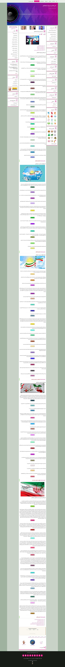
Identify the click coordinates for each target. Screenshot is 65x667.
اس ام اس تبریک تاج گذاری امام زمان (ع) (39, 619)
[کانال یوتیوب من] (25, 655)
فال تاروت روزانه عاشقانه (14, 54)
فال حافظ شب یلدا (15, 83)
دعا (55, 84)
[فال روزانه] (41, 637)
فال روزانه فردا (15, 103)
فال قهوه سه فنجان (53, 61)
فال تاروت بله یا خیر (14, 55)
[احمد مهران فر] (42, 28)
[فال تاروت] (44, 637)
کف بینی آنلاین (54, 69)
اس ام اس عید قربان (53, 36)
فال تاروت (50, 1)
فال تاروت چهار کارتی (14, 42)
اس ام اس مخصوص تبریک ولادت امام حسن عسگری (38, 622)
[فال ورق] (29, 637)
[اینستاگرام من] (35, 655)
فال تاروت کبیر (15, 35)
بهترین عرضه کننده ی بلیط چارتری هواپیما (13, 71)
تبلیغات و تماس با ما (31, 1)
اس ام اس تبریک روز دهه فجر (40, 621)
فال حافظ (53, 1)
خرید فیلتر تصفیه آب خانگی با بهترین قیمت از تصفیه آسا (14, 65)
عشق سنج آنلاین (54, 97)
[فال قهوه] (38, 637)
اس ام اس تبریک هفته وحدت (40, 620)
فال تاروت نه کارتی (15, 48)
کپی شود (32, 58)
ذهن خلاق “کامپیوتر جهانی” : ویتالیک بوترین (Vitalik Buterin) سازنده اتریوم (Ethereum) (13, 67)
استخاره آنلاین (42, 1)
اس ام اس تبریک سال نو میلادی (40, 625)
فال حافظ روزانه (15, 81)
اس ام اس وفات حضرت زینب (52, 39)
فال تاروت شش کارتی (14, 46)
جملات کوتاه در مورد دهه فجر (40, 48)
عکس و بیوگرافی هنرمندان (14, 104)
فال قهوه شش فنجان (53, 63)
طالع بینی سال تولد (53, 143)
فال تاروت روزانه (15, 33)
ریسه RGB (54, 104)
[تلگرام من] (39, 655)
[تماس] (32, 655)
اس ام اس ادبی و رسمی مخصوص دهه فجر (39, 50)
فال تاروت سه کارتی (14, 40)
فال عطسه (16, 96)
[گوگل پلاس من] (28, 655)
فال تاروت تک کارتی (14, 39)
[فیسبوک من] (37, 655)
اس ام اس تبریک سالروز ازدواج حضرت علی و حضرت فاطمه (37, 624)
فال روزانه (46, 1)
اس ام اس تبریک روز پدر (53, 34)
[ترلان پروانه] (33, 28)
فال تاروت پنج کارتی (14, 44)
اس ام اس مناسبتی (37, 1)
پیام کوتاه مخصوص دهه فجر (40, 49)
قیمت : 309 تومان (13, 27)
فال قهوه (41, 643)
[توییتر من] (30, 655)
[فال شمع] (35, 637)
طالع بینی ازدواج (54, 76)
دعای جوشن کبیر (54, 82)
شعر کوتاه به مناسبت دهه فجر (40, 46)
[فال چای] (32, 637)
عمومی (40, 647)
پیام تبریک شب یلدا (14, 85)
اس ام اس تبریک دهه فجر (49, 5)
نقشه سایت (29, 660)
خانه (56, 1)
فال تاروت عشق (15, 52)
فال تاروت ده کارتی (14, 50)
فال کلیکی (54, 91)
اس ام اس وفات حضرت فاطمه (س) (52, 32)
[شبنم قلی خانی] (23, 28)
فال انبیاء (55, 52)
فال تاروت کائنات (15, 37)
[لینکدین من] (23, 655)
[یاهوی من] (42, 655)
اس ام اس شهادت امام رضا (53, 38)
